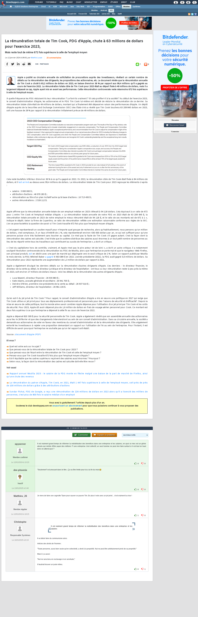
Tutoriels (51, 2)
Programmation (99, 7)
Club (132, 2)
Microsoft (63, 7)
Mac (113, 14)
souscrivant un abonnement (67, 406)
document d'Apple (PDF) (28, 334)
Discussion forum (176, 125)
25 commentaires (54, 58)
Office (118, 7)
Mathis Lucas (36, 58)
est (30, 254)
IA (49, 7)
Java (72, 7)
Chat (78, 2)
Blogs (69, 2)
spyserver (20, 444)
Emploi (103, 2)
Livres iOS (106, 14)
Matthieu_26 (20, 496)
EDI (88, 7)
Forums (39, 2)
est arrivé (24, 182)
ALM (55, 7)
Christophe (20, 522)
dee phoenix (20, 470)
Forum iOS (83, 14)
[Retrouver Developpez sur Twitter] (192, 14)
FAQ (61, 2)
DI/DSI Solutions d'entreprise (26, 7)
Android (104, 10)
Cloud (43, 7)
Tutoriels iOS (94, 14)
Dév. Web (80, 7)
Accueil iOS (71, 14)
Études (114, 2)
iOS (111, 10)
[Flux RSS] (189, 14)
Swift (120, 14)
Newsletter (90, 2)
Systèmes (136, 7)
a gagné (49, 257)
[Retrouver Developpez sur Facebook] (195, 14)
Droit (124, 2)
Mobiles (126, 7)
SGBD (110, 7)
